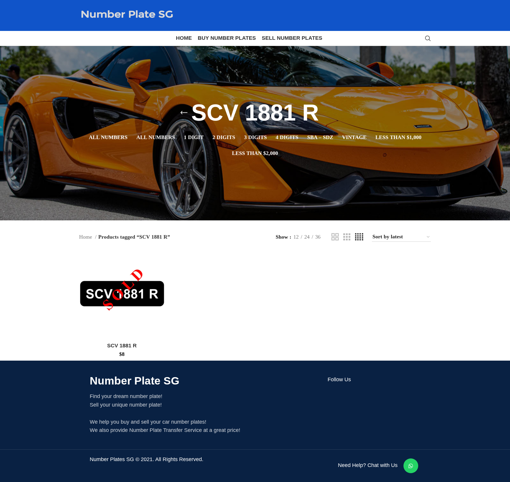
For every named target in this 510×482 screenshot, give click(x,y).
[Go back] (183, 113)
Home (86, 237)
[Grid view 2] (335, 237)
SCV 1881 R (122, 346)
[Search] (428, 38)
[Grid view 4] (359, 237)
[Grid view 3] (346, 237)
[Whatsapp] (410, 465)
